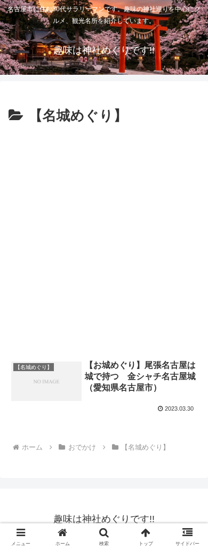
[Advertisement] (104, 237)
